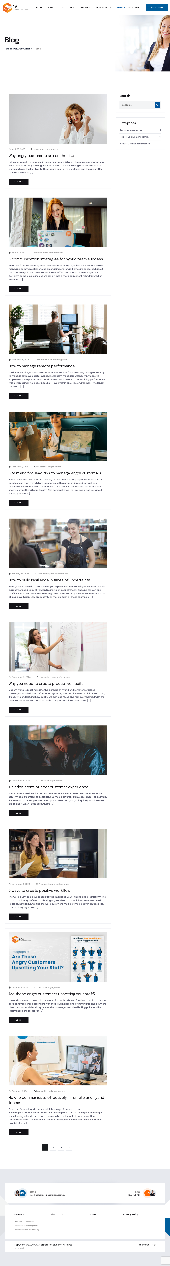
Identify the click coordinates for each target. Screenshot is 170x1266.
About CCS (57, 1214)
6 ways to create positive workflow (39, 891)
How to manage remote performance (42, 366)
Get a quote (157, 7)
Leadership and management (48, 252)
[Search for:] (140, 105)
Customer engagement (46, 149)
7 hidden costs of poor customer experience (48, 787)
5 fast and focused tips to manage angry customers (55, 473)
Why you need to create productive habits (46, 684)
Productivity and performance (53, 573)
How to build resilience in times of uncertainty (49, 580)
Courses (91, 1214)
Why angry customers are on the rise (41, 156)
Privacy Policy (131, 1214)
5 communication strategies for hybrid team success (56, 259)
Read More (19, 182)
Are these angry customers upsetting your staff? (52, 994)
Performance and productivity (26, 1230)
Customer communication (25, 1221)
